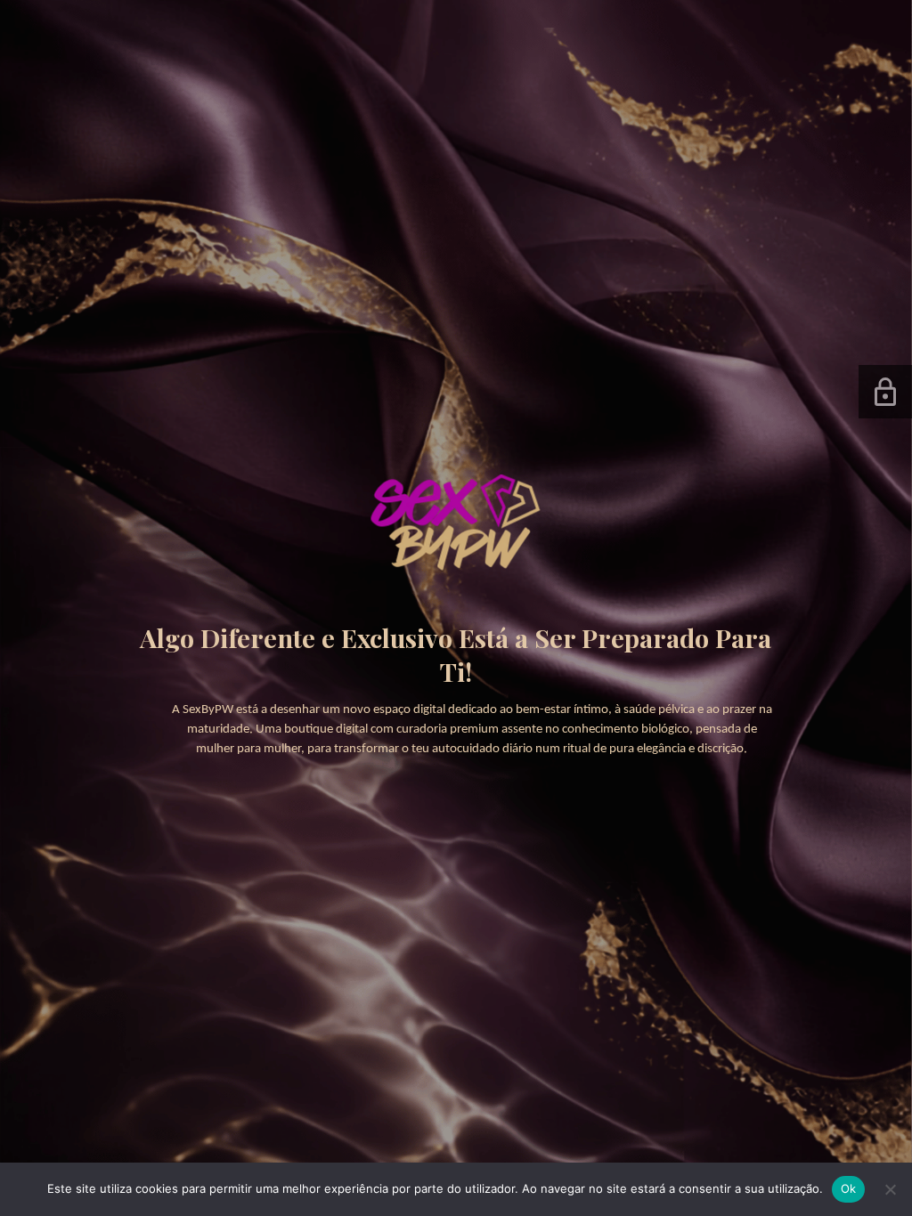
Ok (849, 1188)
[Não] (890, 1189)
